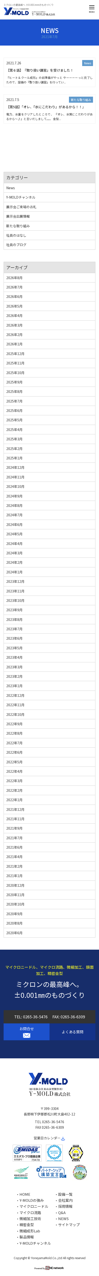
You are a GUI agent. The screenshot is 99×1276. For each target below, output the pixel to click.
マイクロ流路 (30, 1212)
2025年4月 (14, 429)
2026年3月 (14, 325)
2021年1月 (14, 875)
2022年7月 (14, 742)
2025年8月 (14, 391)
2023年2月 (14, 676)
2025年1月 (14, 458)
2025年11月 (15, 363)
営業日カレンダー (47, 1137)
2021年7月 (14, 837)
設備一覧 (65, 1194)
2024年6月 (14, 524)
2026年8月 (14, 277)
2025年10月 (15, 372)
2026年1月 (14, 344)
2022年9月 (14, 723)
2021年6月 (14, 847)
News (87, 63)
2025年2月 (14, 448)
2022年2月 (14, 790)
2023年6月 (14, 638)
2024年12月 (15, 467)
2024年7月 (14, 514)
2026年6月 (14, 296)
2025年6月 (14, 410)
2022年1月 (14, 799)
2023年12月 (15, 581)
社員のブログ (16, 244)
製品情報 (26, 1236)
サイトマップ (69, 1224)
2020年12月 (15, 885)
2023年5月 (14, 647)
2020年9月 (14, 913)
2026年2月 (14, 334)
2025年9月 (14, 382)
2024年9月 (14, 496)
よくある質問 (72, 1031)
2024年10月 (15, 486)
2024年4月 (14, 543)
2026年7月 (14, 287)
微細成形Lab (29, 1230)
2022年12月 (15, 695)
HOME (24, 1194)
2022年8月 (14, 733)
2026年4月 (14, 315)
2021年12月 (15, 809)
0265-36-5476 (35, 1017)
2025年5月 (14, 419)
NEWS (63, 1218)
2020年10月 (15, 904)
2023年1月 (14, 685)
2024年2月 (14, 562)
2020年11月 (15, 894)
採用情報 (65, 1206)
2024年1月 (14, 572)
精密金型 (26, 1224)
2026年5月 (14, 306)
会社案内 (65, 1200)
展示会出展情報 (18, 216)
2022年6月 (14, 752)
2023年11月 (15, 591)
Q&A (62, 1212)
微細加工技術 (30, 1218)
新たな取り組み (81, 100)
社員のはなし (16, 235)
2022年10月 (15, 714)
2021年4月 (14, 856)
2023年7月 (14, 628)
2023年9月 (14, 609)
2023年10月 (15, 600)
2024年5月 (14, 533)
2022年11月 (15, 704)
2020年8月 (14, 923)
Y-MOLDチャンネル (20, 197)
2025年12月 (15, 353)
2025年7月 (14, 401)
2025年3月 (14, 439)
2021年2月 (14, 866)
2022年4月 (14, 771)
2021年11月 (15, 818)
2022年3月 (14, 780)
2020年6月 (14, 932)
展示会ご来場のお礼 (21, 206)
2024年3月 (14, 553)
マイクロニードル (33, 1206)
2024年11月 (15, 477)
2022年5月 (14, 761)
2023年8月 (14, 619)
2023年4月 (14, 657)
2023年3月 (14, 667)
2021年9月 (14, 828)
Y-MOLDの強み (31, 1200)
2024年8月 (14, 505)
